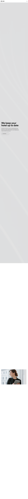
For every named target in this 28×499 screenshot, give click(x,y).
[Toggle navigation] (22, 1)
